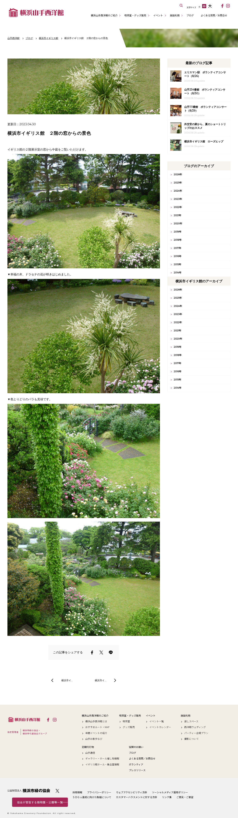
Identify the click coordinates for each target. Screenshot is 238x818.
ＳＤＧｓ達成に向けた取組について (92, 797)
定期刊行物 (88, 747)
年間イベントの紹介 (96, 733)
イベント (158, 15)
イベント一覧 (156, 721)
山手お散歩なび (93, 739)
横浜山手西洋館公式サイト (36, 12)
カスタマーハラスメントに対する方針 (136, 797)
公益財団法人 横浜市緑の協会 (28, 791)
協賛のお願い (136, 747)
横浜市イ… (67, 680)
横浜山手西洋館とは (96, 721)
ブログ (190, 15)
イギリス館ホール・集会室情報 (102, 764)
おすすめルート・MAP (97, 727)
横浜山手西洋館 (24, 719)
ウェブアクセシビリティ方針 (131, 792)
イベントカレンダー (160, 727)
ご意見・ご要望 (184, 797)
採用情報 (77, 792)
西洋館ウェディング (195, 727)
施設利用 (175, 15)
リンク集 (167, 797)
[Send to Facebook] (92, 652)
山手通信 (90, 752)
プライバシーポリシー (99, 792)
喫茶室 (126, 721)
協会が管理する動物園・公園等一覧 (40, 802)
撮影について (191, 739)
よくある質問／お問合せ (214, 15)
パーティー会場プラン (196, 733)
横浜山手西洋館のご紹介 (104, 15)
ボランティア (136, 764)
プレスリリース (137, 770)
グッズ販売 (129, 727)
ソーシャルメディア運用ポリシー (170, 792)
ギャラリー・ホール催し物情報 (102, 758)
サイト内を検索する (181, 5)
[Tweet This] (101, 652)
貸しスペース (191, 721)
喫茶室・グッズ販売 (135, 15)
